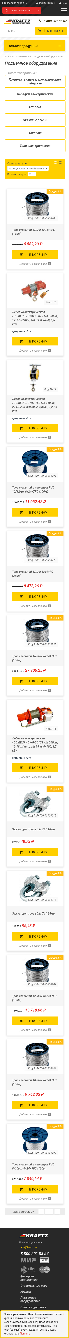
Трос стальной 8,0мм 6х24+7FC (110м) (33, 232)
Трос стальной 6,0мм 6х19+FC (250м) (32, 574)
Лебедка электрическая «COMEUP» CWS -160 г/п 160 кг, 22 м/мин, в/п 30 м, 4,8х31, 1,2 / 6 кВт (34, 405)
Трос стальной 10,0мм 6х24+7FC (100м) (34, 1082)
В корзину (38, 255)
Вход (64, 3)
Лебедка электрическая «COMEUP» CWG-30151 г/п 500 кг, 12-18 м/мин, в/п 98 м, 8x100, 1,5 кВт (35, 744)
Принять (25, 1333)
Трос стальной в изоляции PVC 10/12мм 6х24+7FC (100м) (33, 489)
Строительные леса (33, 1285)
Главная (9, 56)
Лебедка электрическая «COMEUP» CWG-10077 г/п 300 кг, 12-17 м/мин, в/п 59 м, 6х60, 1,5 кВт (35, 318)
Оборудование (24, 56)
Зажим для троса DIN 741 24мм (33, 913)
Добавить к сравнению (33, 263)
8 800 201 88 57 (55, 21)
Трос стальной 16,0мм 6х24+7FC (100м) (34, 658)
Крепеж (25, 1291)
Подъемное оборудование (30, 1299)
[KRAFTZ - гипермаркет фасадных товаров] (35, 21)
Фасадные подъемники (29, 1278)
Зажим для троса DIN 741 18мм (33, 829)
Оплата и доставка (33, 1307)
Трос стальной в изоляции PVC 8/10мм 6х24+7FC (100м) (33, 1166)
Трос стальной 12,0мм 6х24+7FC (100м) (34, 998)
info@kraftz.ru (29, 1247)
